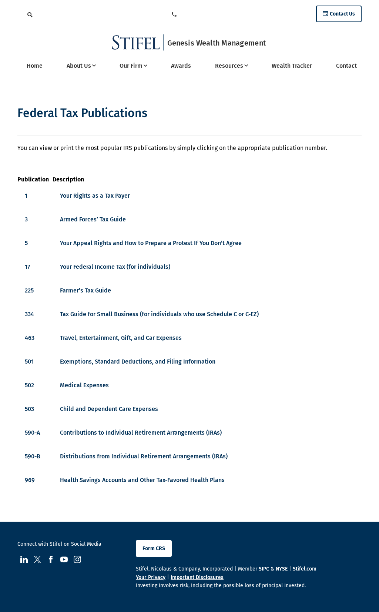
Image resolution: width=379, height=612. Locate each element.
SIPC (264, 569)
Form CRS (153, 548)
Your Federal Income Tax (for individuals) (115, 266)
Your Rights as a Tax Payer (95, 195)
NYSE (282, 569)
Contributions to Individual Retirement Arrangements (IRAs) (141, 432)
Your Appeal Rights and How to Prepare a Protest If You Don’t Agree (151, 243)
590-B (32, 456)
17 (27, 266)
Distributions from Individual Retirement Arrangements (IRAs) (144, 456)
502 (29, 385)
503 (29, 408)
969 (30, 480)
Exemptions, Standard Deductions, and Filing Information (137, 361)
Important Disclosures (197, 577)
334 (29, 314)
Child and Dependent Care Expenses (109, 408)
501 (29, 361)
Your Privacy (150, 577)
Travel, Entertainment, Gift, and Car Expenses (121, 337)
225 (29, 290)
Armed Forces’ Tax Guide (93, 219)
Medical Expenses (84, 385)
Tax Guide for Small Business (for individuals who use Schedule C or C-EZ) (159, 314)
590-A (32, 432)
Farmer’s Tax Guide (85, 290)
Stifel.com (304, 569)
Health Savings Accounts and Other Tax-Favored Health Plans (142, 480)
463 (29, 337)
